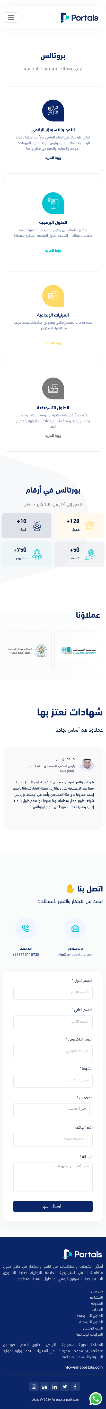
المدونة (97, 1304)
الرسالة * (86, 1157)
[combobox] (51, 1110)
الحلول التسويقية (90, 1316)
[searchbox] (51, 1109)
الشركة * (86, 1069)
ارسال (56, 1206)
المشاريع (96, 1298)
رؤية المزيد (53, 158)
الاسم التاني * (82, 1010)
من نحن (97, 1291)
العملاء (97, 1310)
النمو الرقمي (93, 1328)
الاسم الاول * (82, 981)
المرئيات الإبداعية (89, 1335)
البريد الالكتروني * (79, 1039)
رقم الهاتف (84, 1128)
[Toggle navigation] (11, 17)
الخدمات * (85, 1098)
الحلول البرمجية (91, 1322)
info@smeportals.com (83, 1368)
